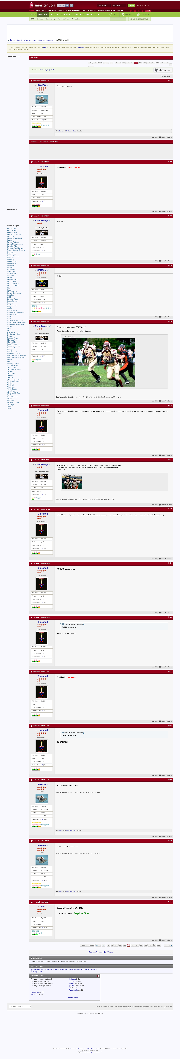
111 (128, 63)
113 (136, 63)
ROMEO (41, 85)
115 (144, 63)
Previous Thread (95, 952)
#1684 (170, 265)
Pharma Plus (11, 342)
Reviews (101, 10)
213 (157, 63)
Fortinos (10, 268)
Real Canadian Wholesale (16, 358)
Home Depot (11, 281)
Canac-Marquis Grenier (15, 244)
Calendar (40, 19)
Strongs (10, 377)
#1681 (170, 80)
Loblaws (10, 303)
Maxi (9, 317)
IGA (8, 289)
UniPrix (9, 395)
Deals (44, 10)
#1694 (170, 840)
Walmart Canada (13, 403)
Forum (42, 14)
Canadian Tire (12, 246)
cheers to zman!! (53, 970)
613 (162, 63)
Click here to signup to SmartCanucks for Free (44, 142)
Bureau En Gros (13, 242)
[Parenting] (142, 11)
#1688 (170, 509)
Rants (107, 10)
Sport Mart (11, 373)
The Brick (10, 385)
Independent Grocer (14, 293)
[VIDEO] (72, 986)
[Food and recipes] (138, 11)
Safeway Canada (13, 363)
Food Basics (11, 264)
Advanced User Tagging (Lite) (77, 1049)
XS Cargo (10, 405)
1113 (166, 63)
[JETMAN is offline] (42, 283)
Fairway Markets (13, 256)
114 (140, 63)
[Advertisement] (75, 151)
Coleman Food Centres (15, 248)
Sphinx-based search (96, 1052)
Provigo (10, 350)
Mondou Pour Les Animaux (16, 322)
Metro (9, 318)
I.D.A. (9, 287)
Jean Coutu (11, 295)
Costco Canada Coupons (16, 250)
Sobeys (10, 371)
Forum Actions (63, 19)
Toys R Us (11, 391)
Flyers (68, 10)
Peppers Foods (12, 338)
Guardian (10, 275)
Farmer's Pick (12, 262)
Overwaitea (11, 332)
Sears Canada (12, 367)
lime (43, 906)
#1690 (170, 617)
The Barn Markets (13, 381)
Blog (33, 14)
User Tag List (34, 57)
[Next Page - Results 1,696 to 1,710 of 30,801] (170, 64)
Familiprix (10, 258)
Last (169, 945)
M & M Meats (12, 311)
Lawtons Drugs (12, 299)
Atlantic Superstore (14, 234)
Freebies (76, 10)
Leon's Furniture (12, 301)
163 (153, 63)
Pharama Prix (12, 340)
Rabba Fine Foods (13, 354)
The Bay (10, 383)
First (107, 63)
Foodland (10, 266)
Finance (93, 10)
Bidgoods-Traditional (14, 238)
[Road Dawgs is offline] (42, 232)
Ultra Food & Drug (13, 393)
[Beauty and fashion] (135, 11)
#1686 (170, 405)
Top (97, 14)
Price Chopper (12, 344)
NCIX (9, 328)
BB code (72, 979)
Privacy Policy (165, 1007)
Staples (10, 375)
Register (146, 5)
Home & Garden (117, 10)
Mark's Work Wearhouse (15, 313)
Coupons (61, 10)
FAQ (32, 19)
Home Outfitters (12, 285)
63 (120, 63)
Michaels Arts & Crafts (15, 320)
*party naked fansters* (38, 970)
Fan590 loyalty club (46, 70)
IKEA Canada (12, 291)
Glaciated (43, 166)
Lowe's (9, 309)
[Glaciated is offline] (42, 182)
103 (123, 63)
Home (38, 10)
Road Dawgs (41, 220)
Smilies (72, 981)
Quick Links (76, 19)
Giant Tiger (11, 271)
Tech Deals (52, 10)
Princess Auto (12, 348)
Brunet (9, 240)
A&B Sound (11, 228)
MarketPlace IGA (13, 315)
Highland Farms (12, 279)
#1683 (170, 215)
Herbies (10, 277)
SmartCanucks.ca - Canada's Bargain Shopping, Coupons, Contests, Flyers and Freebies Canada (131, 1007)
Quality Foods (12, 352)
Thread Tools (165, 76)
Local (129, 14)
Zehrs (9, 407)
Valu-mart (10, 401)
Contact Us (99, 1007)
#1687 (170, 459)
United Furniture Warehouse (12, 398)
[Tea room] (131, 11)
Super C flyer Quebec (15, 379)
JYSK (9, 297)
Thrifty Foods (12, 389)
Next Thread (108, 952)
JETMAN (41, 270)
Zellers (9, 409)
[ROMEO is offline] (42, 99)
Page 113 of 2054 (96, 63)
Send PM (154, 137)
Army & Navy (12, 232)
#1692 (170, 725)
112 (132, 63)
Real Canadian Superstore (16, 356)
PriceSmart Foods (13, 346)
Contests (85, 10)
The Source (11, 387)
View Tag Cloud (36, 972)
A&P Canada (11, 230)
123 (149, 63)
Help (139, 5)
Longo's (10, 307)
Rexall (9, 360)
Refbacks (34, 994)
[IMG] (71, 983)
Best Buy (10, 236)
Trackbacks (73, 990)
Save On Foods (12, 365)
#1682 (170, 161)
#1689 (170, 563)
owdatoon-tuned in (66, 970)
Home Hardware (12, 283)
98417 (164, 70)
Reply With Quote (167, 137)
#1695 (170, 902)
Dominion (10, 252)
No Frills (10, 330)
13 (116, 63)
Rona (9, 362)
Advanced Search (140, 19)
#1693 (170, 779)
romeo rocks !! (79, 970)
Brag (115, 14)
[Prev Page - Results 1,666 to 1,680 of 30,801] (111, 63)
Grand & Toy (11, 273)
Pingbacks (35, 992)
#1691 (170, 671)
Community (50, 19)
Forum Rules (73, 998)
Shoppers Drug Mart (14, 369)
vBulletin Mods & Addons (93, 1049)
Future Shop (11, 270)
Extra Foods (11, 254)
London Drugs (12, 305)
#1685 (170, 321)
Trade (145, 14)
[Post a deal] (148, 11)
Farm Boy (10, 260)
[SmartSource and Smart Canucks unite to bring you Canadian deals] (17, 215)
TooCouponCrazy (71, 131)
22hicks (60, 131)
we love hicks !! (91, 970)
